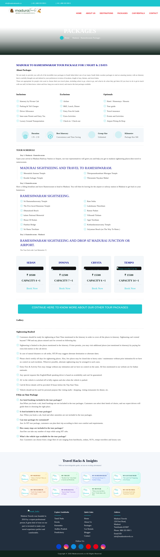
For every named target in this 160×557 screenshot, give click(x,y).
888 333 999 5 (125, 530)
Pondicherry (59, 532)
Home (79, 13)
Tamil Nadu (59, 518)
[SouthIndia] (25, 11)
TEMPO (129, 262)
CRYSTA (96, 262)
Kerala (57, 522)
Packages (122, 13)
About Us (90, 13)
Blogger (87, 532)
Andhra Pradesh (60, 529)
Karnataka (58, 525)
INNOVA (64, 262)
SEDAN (31, 262)
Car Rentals (138, 13)
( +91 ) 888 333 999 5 (38, 3)
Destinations (106, 13)
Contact (153, 13)
